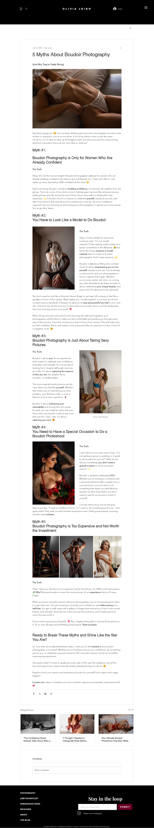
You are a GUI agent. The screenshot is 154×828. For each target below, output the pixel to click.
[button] (21, 8)
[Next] (139, 808)
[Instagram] (79, 813)
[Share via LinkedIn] (45, 694)
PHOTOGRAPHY (27, 793)
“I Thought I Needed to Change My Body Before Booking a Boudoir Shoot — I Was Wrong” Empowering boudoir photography (77, 739)
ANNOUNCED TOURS (30, 804)
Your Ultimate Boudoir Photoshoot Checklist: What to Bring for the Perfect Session (116, 739)
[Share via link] (51, 694)
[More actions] (120, 47)
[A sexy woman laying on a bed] (38, 724)
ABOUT (23, 815)
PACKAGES (25, 809)
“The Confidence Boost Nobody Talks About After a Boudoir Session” (36, 739)
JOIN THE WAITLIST (29, 798)
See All (131, 710)
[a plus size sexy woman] (77, 724)
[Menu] (146, 7)
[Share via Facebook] (33, 694)
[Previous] (23, 808)
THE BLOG (25, 820)
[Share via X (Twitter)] (39, 694)
